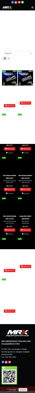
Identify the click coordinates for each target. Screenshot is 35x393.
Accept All (23, 390)
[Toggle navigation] (32, 7)
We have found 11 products (13, 64)
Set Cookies (12, 390)
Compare (10, 110)
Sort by (6, 49)
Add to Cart (10, 106)
